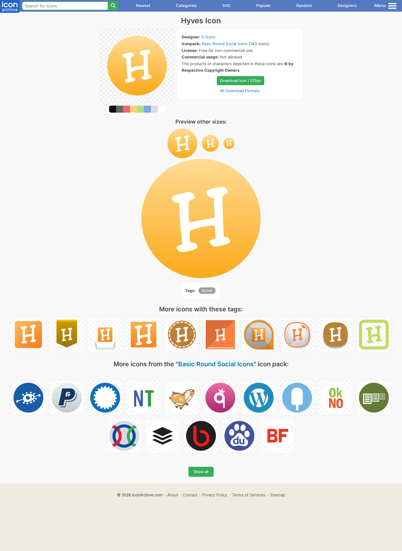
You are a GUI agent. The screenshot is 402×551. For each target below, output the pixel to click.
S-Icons (208, 37)
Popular (263, 5)
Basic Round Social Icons (225, 43)
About (172, 495)
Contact (190, 495)
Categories (186, 5)
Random (304, 5)
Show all (201, 471)
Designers (347, 5)
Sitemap (277, 495)
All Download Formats (240, 90)
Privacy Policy (214, 495)
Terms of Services (248, 495)
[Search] (113, 5)
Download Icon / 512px (240, 80)
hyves (207, 290)
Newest (143, 5)
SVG (226, 5)
